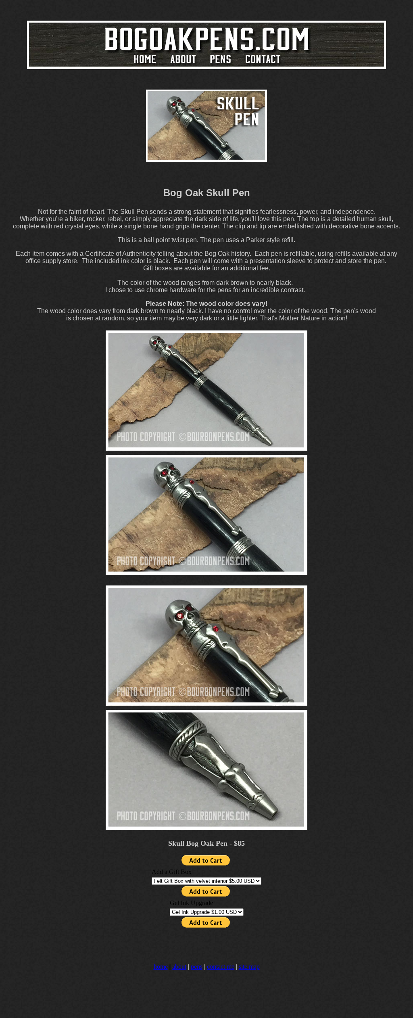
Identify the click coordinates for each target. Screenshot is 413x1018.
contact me (220, 966)
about (179, 966)
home (161, 966)
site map (249, 966)
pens (196, 966)
